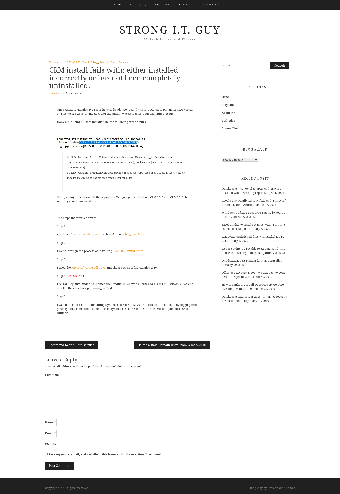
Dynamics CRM (60, 62)
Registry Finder (93, 234)
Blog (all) (138, 4)
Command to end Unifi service (71, 345)
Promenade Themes (281, 487)
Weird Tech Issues (114, 62)
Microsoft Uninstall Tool (88, 267)
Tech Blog (185, 4)
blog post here (135, 234)
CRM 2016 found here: (128, 251)
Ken (52, 93)
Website (50, 444)
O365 (77, 62)
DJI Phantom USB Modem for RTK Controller (252, 260)
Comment (53, 374)
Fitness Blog (212, 4)
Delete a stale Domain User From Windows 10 (172, 345)
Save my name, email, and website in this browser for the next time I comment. (105, 454)
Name (50, 422)
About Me (161, 4)
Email (50, 433)
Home (118, 4)
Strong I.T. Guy (170, 30)
